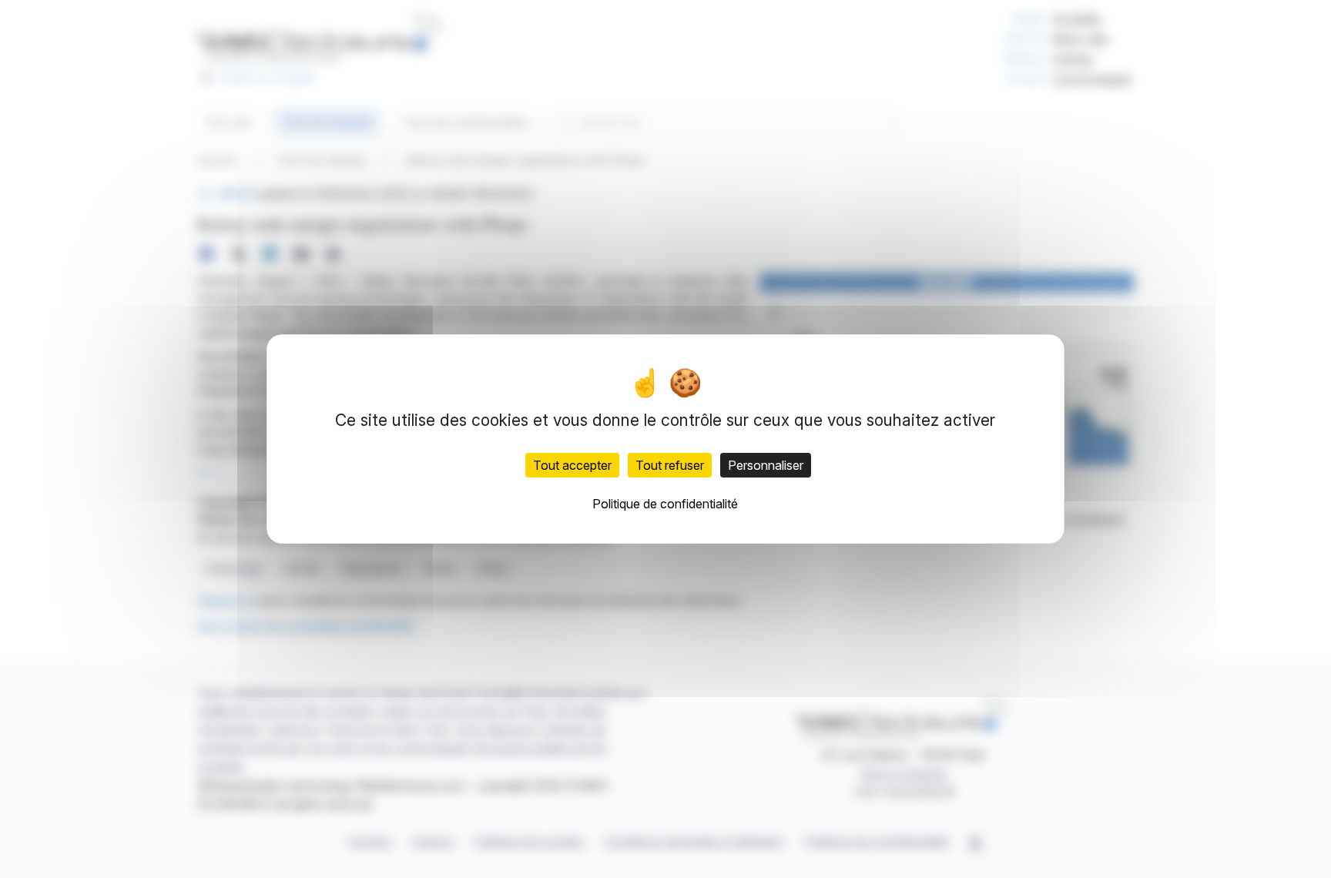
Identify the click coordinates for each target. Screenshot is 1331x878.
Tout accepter (572, 465)
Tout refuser (669, 465)
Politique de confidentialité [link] (665, 503)
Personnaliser (765, 465)
